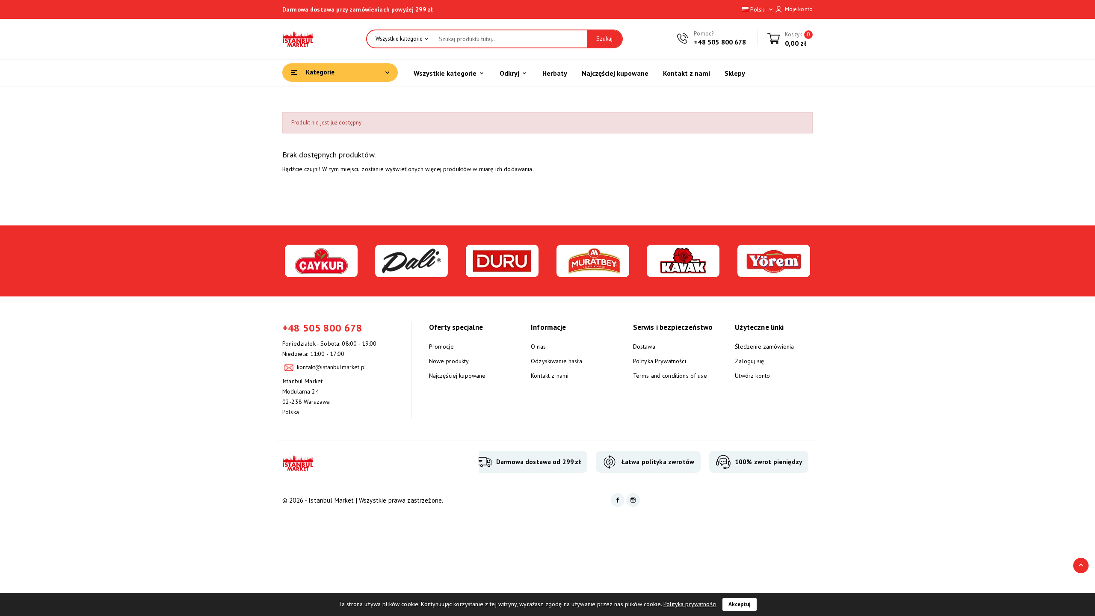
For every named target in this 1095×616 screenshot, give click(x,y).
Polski (761, 9)
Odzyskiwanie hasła (556, 361)
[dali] (411, 272)
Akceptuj (739, 604)
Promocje (441, 346)
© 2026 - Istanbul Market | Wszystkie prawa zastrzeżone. (362, 500)
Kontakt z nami (549, 375)
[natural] (683, 272)
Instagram (633, 500)
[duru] (502, 272)
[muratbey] (592, 272)
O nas (538, 346)
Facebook (617, 500)
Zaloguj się (749, 361)
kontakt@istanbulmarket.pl (331, 367)
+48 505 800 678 (720, 42)
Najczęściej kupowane (457, 375)
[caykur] (321, 272)
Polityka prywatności (689, 604)
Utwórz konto (752, 375)
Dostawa (644, 346)
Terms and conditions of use (670, 375)
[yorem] (773, 272)
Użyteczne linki (759, 327)
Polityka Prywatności (659, 361)
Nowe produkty (449, 361)
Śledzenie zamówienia (764, 346)
